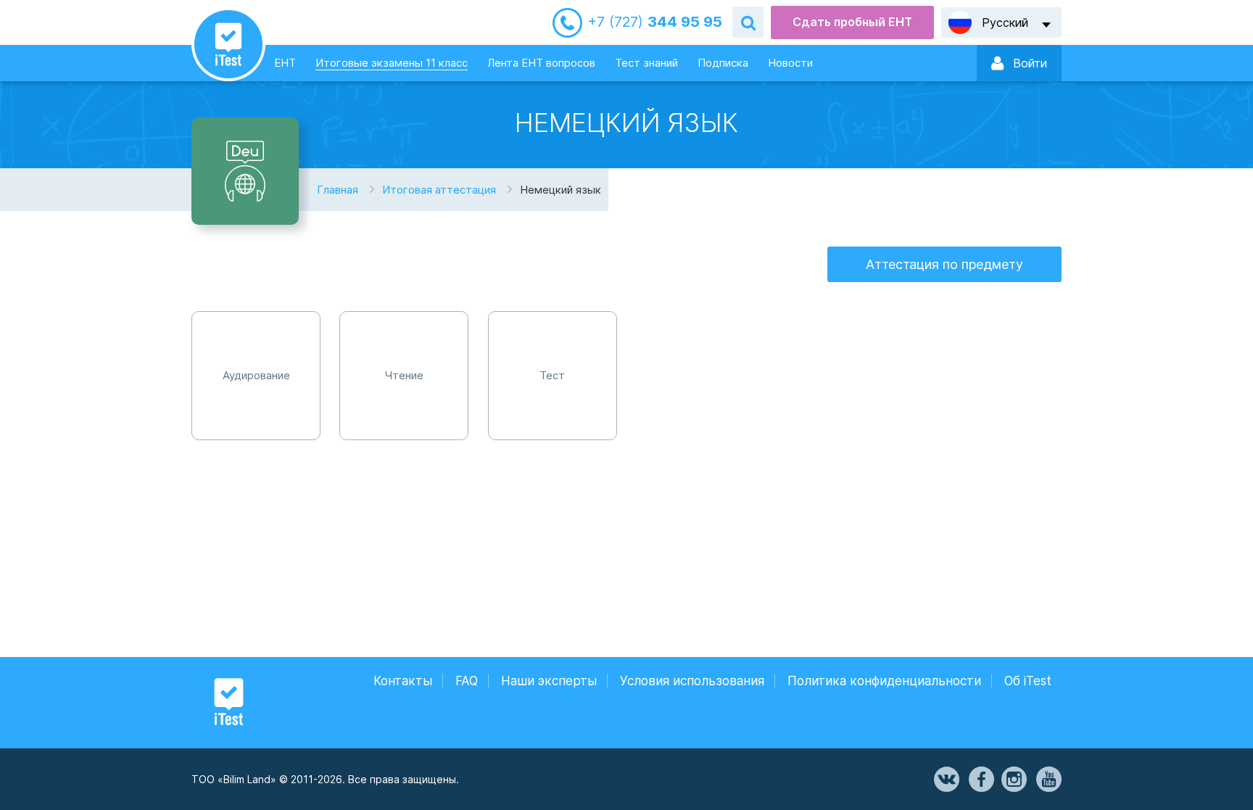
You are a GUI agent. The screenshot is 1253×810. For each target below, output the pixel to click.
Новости (790, 63)
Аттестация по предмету (944, 264)
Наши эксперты (549, 681)
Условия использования (692, 681)
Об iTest (1027, 681)
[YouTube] (1048, 779)
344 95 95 (654, 22)
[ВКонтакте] (945, 779)
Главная (337, 190)
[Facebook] (980, 779)
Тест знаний (646, 63)
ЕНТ (285, 63)
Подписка (723, 63)
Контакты (402, 681)
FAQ (466, 681)
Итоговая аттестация (439, 190)
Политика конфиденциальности (884, 681)
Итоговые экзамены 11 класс (391, 63)
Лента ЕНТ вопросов (541, 63)
